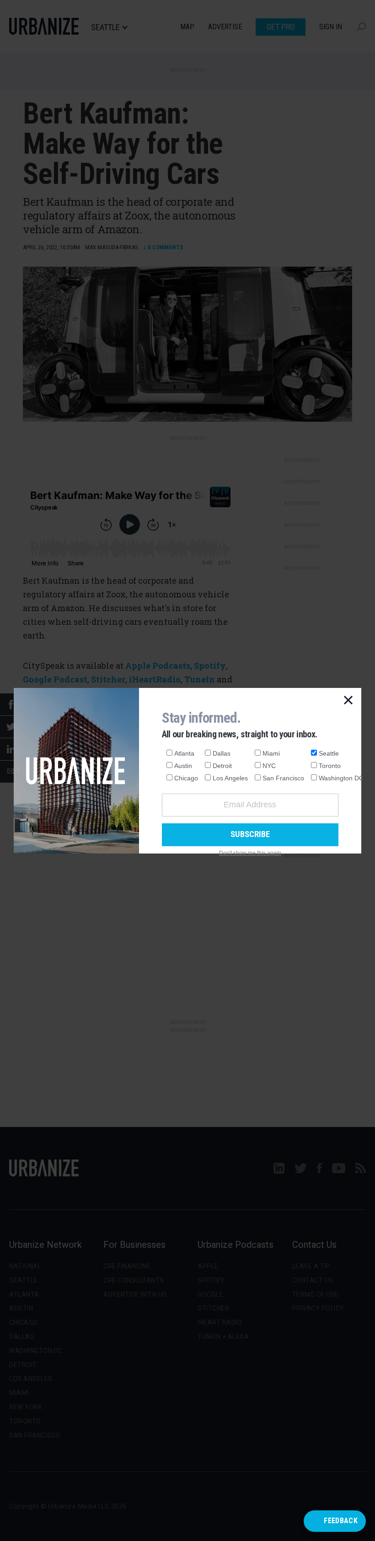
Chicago (186, 778)
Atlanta (184, 753)
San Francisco (283, 778)
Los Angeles (230, 778)
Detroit (222, 765)
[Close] (348, 701)
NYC (269, 765)
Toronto (330, 765)
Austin (183, 765)
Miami (271, 753)
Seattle (329, 753)
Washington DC (341, 778)
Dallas (221, 753)
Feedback (341, 1520)
